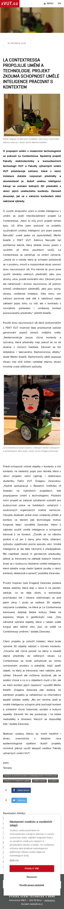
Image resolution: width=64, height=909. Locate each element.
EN (59, 3)
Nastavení (32, 877)
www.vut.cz (50, 900)
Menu (50, 3)
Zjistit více (14, 860)
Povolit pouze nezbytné (31, 885)
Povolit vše (32, 868)
